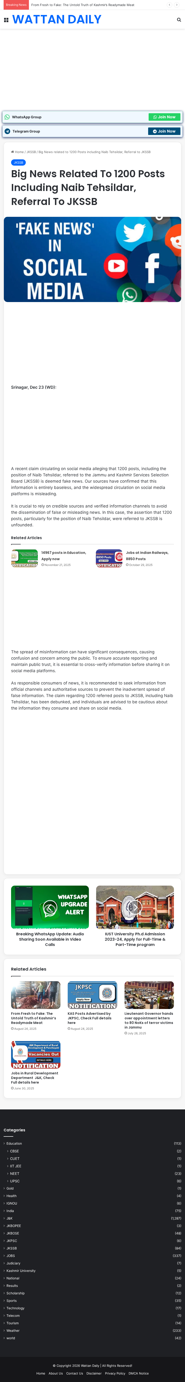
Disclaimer (94, 1373)
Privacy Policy (115, 1373)
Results (12, 1286)
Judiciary (13, 1263)
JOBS (11, 1256)
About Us (56, 1373)
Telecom (13, 1316)
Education (14, 1143)
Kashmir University (21, 1271)
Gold (10, 1188)
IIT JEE (15, 1166)
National (13, 1278)
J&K (10, 1218)
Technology (16, 1308)
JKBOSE (13, 1233)
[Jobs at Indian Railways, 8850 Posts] (109, 558)
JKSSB (31, 152)
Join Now (167, 116)
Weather (13, 1331)
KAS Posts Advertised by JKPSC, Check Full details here (90, 1018)
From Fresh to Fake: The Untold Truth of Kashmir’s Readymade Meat (82, 5)
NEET (14, 1173)
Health (12, 1196)
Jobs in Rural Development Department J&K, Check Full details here (34, 1078)
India (10, 1211)
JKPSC (12, 1241)
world (11, 1338)
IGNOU (12, 1203)
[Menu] (6, 21)
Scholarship (16, 1293)
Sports (12, 1301)
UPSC (15, 1181)
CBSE (14, 1151)
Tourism (13, 1323)
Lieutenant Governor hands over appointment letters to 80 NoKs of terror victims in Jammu (149, 1020)
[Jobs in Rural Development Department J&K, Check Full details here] (35, 1055)
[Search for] (179, 21)
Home (19, 152)
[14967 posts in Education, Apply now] (24, 558)
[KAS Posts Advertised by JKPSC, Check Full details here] (92, 995)
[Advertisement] (92, 75)
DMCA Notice (139, 1373)
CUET (15, 1158)
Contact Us (74, 1373)
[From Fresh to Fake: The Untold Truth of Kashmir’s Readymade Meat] (35, 995)
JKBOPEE (14, 1226)
